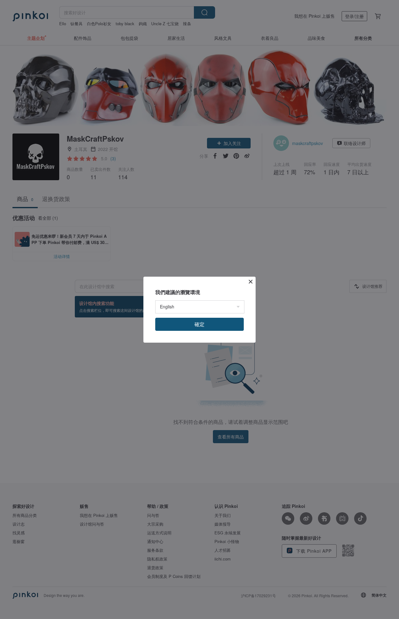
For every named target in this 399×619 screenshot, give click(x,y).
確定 (199, 324)
